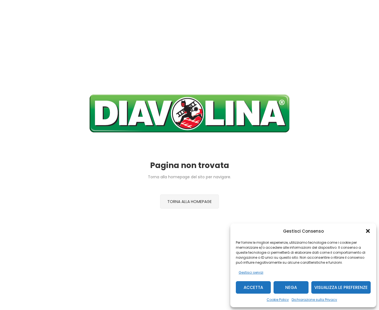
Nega (291, 287)
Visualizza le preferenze (341, 287)
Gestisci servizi (251, 272)
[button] (368, 231)
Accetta (253, 287)
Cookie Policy (278, 299)
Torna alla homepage (189, 201)
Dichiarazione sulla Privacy (314, 299)
